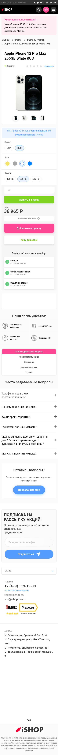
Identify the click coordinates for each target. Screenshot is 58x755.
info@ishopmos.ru (15, 599)
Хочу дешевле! (29, 240)
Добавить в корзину (29, 228)
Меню (8, 571)
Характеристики (29, 367)
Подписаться (26, 554)
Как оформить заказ (29, 357)
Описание (29, 362)
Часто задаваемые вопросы (29, 351)
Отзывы (29, 372)
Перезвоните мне (29, 489)
